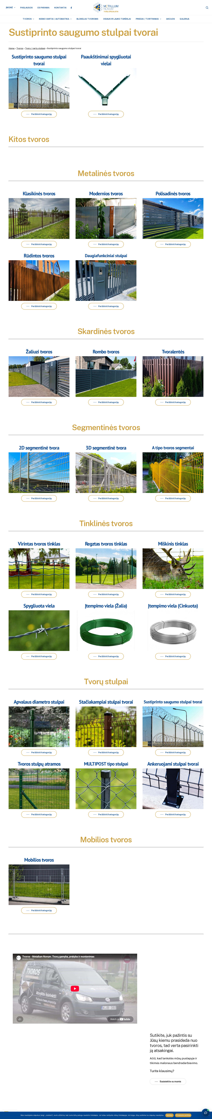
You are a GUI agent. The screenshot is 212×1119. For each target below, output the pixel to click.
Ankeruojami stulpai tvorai (173, 764)
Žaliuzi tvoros (39, 351)
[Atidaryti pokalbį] (206, 1113)
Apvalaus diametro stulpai (39, 702)
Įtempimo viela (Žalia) (106, 605)
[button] (39, 114)
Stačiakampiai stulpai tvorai (106, 702)
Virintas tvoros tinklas (39, 543)
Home (11, 48)
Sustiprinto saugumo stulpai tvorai (173, 701)
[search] (207, 7)
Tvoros (19, 48)
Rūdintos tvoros (39, 255)
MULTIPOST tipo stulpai (106, 764)
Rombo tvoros (106, 351)
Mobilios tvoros (39, 860)
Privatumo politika (183, 1115)
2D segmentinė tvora (39, 447)
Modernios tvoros (106, 193)
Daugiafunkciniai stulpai (106, 255)
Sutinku (169, 1115)
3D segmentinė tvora (106, 447)
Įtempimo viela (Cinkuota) (173, 605)
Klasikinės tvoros (39, 193)
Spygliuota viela (39, 605)
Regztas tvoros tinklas (106, 543)
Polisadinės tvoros (173, 193)
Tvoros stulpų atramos (39, 764)
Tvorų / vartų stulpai (35, 48)
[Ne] (209, 1115)
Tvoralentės (173, 351)
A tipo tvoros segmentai (173, 447)
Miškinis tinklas (173, 543)
